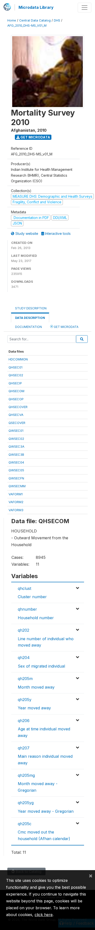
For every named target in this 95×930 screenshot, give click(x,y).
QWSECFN (16, 478)
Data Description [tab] (30, 318)
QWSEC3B (16, 454)
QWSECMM (17, 486)
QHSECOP (16, 399)
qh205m (25, 678)
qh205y (24, 699)
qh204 (24, 657)
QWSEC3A (16, 446)
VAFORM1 (16, 494)
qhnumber (27, 609)
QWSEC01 (16, 431)
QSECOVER (17, 423)
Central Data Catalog (35, 20)
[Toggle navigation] (84, 7)
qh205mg (26, 775)
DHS (57, 20)
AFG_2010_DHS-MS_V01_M (27, 25)
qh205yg (26, 802)
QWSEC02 (16, 439)
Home (11, 20)
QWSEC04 (16, 462)
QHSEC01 (15, 367)
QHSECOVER (18, 407)
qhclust (24, 588)
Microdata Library (36, 7)
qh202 (23, 630)
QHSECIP (15, 383)
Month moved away (36, 687)
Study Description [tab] (31, 308)
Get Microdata (35, 137)
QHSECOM (16, 391)
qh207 (23, 748)
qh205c (24, 823)
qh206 (23, 720)
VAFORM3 (16, 510)
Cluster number (32, 596)
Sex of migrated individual (41, 666)
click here (44, 914)
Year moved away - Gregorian (46, 811)
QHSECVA (16, 415)
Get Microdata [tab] (65, 327)
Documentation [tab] (28, 327)
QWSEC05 (16, 470)
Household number (36, 617)
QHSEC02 (16, 375)
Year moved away (34, 707)
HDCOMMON (18, 359)
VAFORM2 (16, 502)
